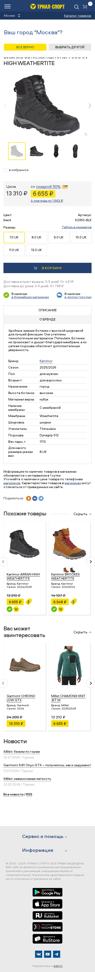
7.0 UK (13, 237)
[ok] (28, 498)
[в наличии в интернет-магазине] (16, 609)
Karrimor (46, 361)
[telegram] (41, 498)
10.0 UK (81, 237)
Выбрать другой (69, 47)
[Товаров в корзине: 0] (86, 7)
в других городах (78, 297)
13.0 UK (36, 250)
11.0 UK (14, 250)
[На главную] (47, 6)
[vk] (34, 498)
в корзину (52, 268)
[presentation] (7, 105)
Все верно (25, 47)
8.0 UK (36, 237)
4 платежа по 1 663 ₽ (47, 200)
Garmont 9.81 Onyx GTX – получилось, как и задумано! (47, 765)
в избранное (19, 170)
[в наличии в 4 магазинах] (54, 609)
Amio (58, 966)
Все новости (13, 794)
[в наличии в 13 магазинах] (9, 609)
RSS (29, 794)
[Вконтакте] (38, 954)
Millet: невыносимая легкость (27, 778)
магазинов (11, 483)
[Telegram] (56, 954)
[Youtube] (47, 954)
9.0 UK (58, 237)
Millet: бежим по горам (21, 751)
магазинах (73, 483)
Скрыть (80, 514)
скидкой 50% (48, 187)
